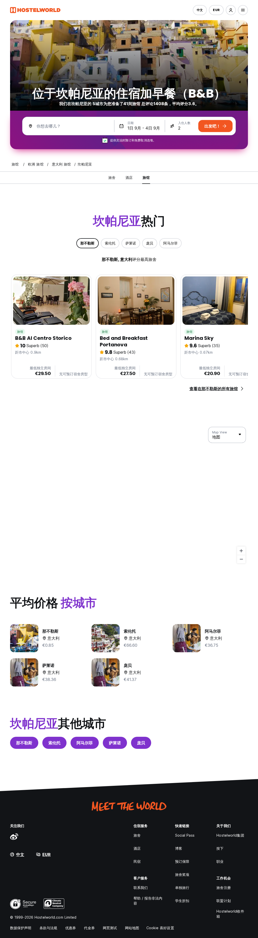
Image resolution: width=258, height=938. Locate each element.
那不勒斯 (24, 742)
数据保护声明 (20, 928)
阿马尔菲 (85, 742)
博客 (178, 848)
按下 (219, 848)
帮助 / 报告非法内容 (148, 900)
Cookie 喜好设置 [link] (160, 928)
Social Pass (185, 835)
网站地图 (132, 928)
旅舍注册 (223, 887)
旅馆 (20, 332)
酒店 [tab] (129, 177)
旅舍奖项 (182, 874)
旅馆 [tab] (146, 177)
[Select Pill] (231, 10)
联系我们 (141, 887)
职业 (219, 861)
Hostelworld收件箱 (230, 913)
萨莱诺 (115, 742)
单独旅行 (182, 887)
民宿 (137, 861)
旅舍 (137, 835)
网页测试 (110, 928)
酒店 (137, 848)
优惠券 (70, 928)
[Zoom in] (241, 551)
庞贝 (141, 742)
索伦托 (54, 742)
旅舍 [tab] (111, 177)
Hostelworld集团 (230, 835)
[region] (129, 495)
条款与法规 (48, 928)
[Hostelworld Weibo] (14, 836)
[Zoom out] (241, 559)
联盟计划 (223, 901)
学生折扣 (182, 901)
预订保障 (182, 861)
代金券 (89, 928)
